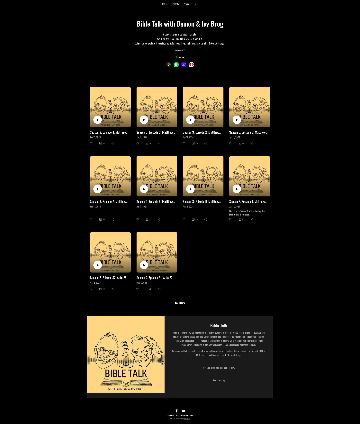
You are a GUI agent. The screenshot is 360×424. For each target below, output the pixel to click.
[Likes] (91, 143)
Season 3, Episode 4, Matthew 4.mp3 (109, 132)
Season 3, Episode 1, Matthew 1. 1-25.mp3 (248, 201)
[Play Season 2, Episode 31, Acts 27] (144, 265)
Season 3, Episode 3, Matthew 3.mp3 (155, 132)
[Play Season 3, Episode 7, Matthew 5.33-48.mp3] (97, 189)
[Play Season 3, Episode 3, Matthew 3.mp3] (144, 120)
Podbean (187, 418)
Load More (180, 303)
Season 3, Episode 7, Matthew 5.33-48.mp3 (109, 201)
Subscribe (175, 4)
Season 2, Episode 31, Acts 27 (154, 277)
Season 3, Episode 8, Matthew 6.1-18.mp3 (248, 132)
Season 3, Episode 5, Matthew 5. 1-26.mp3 (202, 201)
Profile (186, 4)
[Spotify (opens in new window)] (176, 64)
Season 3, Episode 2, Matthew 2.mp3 (202, 132)
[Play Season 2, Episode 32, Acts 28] (97, 265)
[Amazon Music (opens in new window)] (183, 64)
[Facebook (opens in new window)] (176, 410)
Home (164, 4)
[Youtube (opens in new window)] (183, 410)
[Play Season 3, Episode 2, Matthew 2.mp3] (190, 120)
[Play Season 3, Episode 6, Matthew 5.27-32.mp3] (144, 189)
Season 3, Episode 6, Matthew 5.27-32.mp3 (155, 201)
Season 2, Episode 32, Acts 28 (108, 277)
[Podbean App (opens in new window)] (168, 64)
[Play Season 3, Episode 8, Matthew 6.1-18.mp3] (237, 120)
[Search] (195, 4)
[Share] (112, 143)
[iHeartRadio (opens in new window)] (191, 64)
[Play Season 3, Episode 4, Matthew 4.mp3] (97, 120)
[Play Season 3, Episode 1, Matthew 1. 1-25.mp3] (237, 189)
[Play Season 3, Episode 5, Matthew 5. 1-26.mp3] (190, 189)
